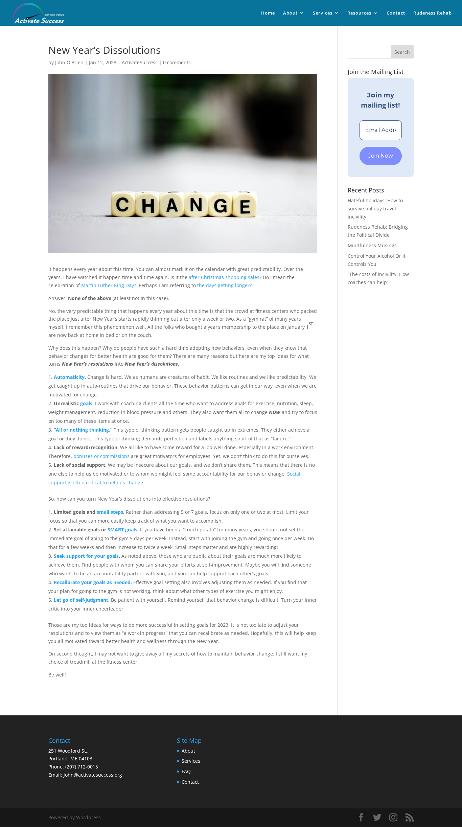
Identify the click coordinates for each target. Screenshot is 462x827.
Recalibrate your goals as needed (92, 582)
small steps (110, 512)
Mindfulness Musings (372, 245)
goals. (87, 403)
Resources (359, 13)
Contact (396, 13)
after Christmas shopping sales (224, 277)
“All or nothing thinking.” (83, 430)
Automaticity (69, 377)
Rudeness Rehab (432, 13)
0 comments (177, 62)
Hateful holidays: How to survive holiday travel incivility (375, 208)
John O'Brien (69, 62)
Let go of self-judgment (81, 600)
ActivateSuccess (140, 62)
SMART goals (122, 529)
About (290, 13)
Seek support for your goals (86, 556)
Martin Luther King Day (107, 285)
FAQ (186, 771)
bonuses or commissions (101, 456)
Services (322, 13)
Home (268, 13)
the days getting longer (223, 285)
